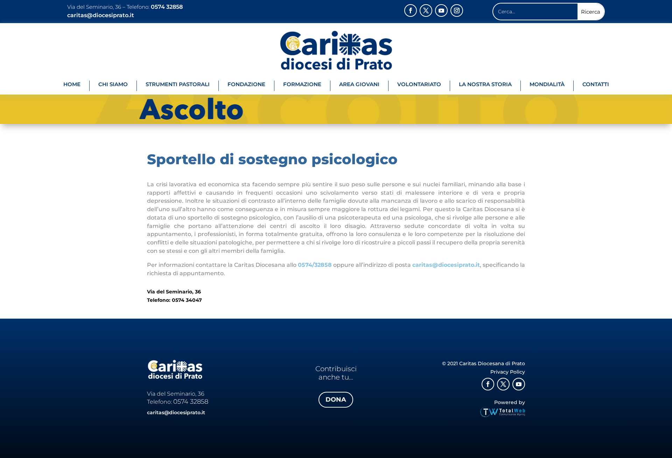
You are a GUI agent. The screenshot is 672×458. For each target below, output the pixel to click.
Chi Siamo (113, 84)
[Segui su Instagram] (456, 10)
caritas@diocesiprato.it (102, 15)
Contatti (595, 84)
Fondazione (246, 84)
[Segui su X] (426, 10)
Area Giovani (359, 84)
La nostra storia (485, 84)
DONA (336, 399)
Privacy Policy (507, 372)
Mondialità (547, 84)
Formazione (302, 84)
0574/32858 (315, 265)
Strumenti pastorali (178, 84)
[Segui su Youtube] (441, 10)
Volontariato (419, 84)
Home (71, 84)
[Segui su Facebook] (410, 10)
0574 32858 (167, 7)
